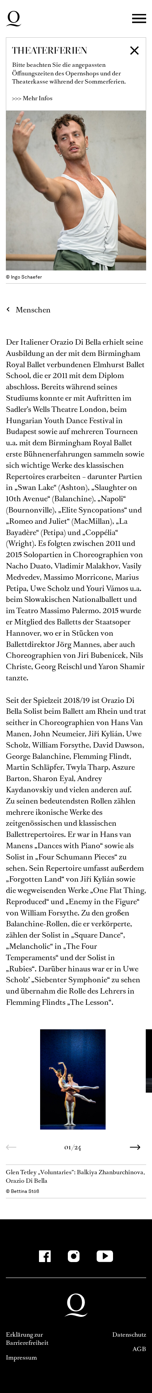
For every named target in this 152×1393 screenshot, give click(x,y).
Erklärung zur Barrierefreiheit (27, 1338)
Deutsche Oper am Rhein (13, 18)
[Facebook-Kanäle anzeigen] (45, 1256)
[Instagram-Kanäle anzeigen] (74, 1256)
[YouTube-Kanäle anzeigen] (105, 1256)
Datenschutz (129, 1334)
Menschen (33, 310)
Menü (139, 18)
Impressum (21, 1357)
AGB (139, 1349)
